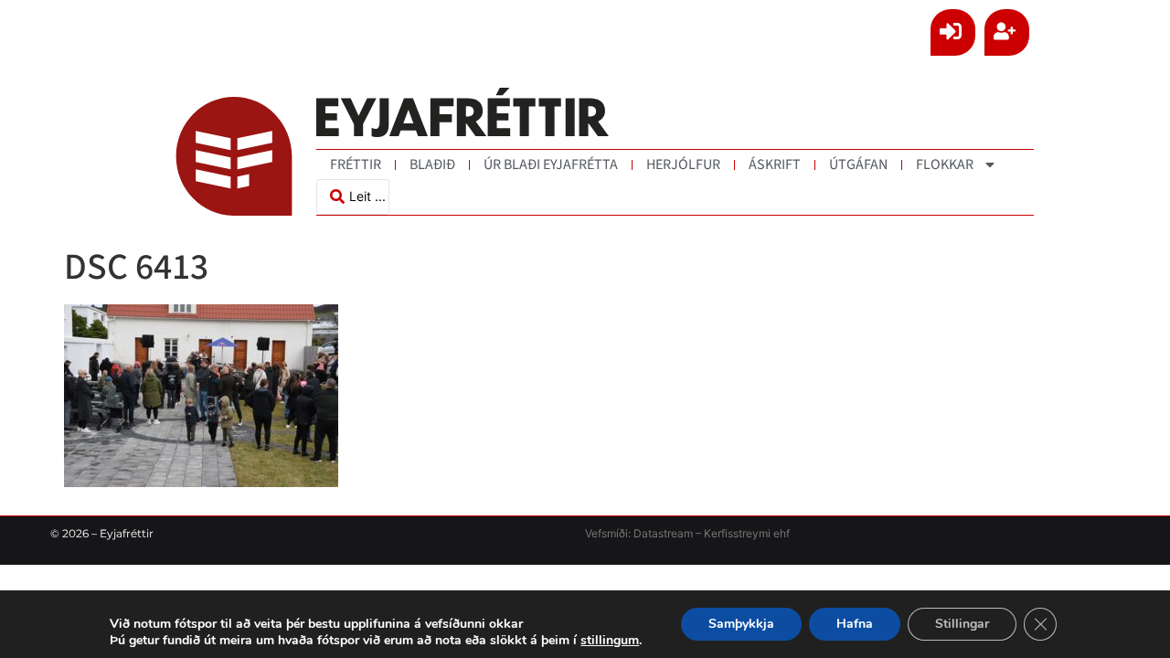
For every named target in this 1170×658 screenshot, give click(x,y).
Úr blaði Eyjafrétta (551, 164)
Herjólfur (683, 164)
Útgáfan (858, 164)
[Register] (1006, 32)
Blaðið (432, 164)
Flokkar (944, 164)
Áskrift (775, 164)
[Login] (953, 32)
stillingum (609, 640)
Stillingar (962, 623)
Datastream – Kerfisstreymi (701, 533)
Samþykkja (741, 623)
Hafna (854, 623)
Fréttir (355, 164)
